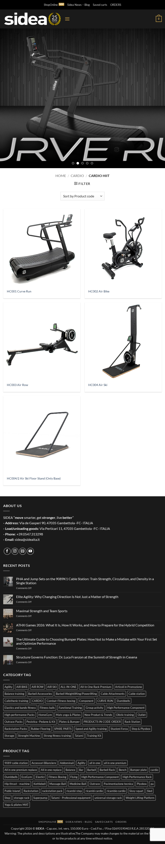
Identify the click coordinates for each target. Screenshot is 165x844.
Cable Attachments (113, 693)
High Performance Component (126, 707)
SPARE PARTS (63, 728)
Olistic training (125, 714)
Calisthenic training (16, 701)
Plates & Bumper (69, 721)
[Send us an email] (22, 551)
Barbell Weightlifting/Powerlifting (76, 693)
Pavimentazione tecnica (118, 784)
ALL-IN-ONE (68, 687)
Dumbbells (123, 701)
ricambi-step (74, 791)
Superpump (40, 797)
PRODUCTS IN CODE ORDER (102, 721)
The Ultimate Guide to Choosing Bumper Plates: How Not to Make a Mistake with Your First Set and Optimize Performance (86, 641)
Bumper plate (138, 770)
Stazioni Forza (119, 728)
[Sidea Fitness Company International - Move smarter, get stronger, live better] (32, 19)
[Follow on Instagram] (14, 551)
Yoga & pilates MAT (17, 804)
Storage (9, 735)
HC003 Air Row (17, 385)
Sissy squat (136, 791)
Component (86, 701)
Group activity (94, 707)
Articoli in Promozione (128, 687)
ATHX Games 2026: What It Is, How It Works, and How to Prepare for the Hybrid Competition (85, 625)
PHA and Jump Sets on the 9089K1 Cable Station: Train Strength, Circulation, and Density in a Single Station (85, 581)
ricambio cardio (116, 791)
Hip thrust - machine (17, 784)
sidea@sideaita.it (27, 539)
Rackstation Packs (16, 728)
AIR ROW (37, 687)
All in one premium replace (21, 770)
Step (7, 797)
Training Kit (94, 735)
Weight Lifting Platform (140, 797)
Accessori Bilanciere (44, 763)
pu (152, 784)
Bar (81, 770)
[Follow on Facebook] (7, 551)
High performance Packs (20, 714)
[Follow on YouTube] (30, 551)
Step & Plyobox (141, 728)
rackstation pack (52, 791)
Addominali (67, 763)
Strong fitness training (57, 735)
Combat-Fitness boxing (61, 701)
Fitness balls (47, 707)
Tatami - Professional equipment (71, 797)
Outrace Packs (14, 721)
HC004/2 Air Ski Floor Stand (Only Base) (34, 478)
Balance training (14, 693)
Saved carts (100, 4)
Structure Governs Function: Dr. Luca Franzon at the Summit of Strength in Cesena (76, 657)
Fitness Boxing (57, 777)
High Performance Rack (137, 777)
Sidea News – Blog (78, 4)
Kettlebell (40, 784)
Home (60, 176)
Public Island (12, 791)
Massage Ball (57, 784)
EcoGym (26, 777)
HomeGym (45, 714)
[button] (67, 19)
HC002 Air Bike (98, 291)
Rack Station (132, 721)
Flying (74, 777)
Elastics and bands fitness (20, 707)
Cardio (77, 176)
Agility (8, 687)
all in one (94, 763)
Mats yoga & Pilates (68, 714)
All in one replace (51, 770)
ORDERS (115, 4)
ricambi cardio (94, 791)
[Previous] (9, 98)
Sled (149, 791)
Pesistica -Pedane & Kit (40, 721)
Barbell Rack (107, 770)
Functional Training (70, 707)
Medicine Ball (78, 784)
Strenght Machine (29, 735)
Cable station (136, 693)
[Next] (156, 98)
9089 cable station (16, 763)
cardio (154, 770)
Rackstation (31, 791)
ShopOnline (51, 4)
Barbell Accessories (40, 693)
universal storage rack (108, 797)
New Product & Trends (98, 714)
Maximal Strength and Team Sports (41, 611)
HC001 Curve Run (19, 291)
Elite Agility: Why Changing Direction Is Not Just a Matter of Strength (67, 597)
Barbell (91, 770)
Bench (122, 770)
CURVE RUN (105, 701)
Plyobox (142, 784)
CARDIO (37, 701)
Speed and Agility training (91, 728)
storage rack (21, 797)
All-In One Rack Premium (95, 687)
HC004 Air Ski (97, 385)
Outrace (95, 784)
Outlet (142, 714)
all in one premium (115, 763)
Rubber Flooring (40, 728)
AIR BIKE (22, 687)
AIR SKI (52, 687)
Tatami (79, 735)
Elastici (40, 777)
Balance (70, 770)
